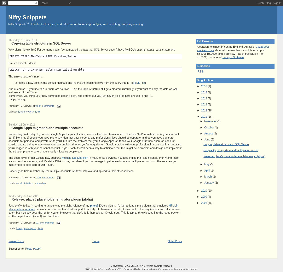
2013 (204, 104)
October (209, 127)
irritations (28, 183)
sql (17, 111)
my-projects (30, 228)
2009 (204, 196)
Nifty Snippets (27, 17)
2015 (204, 92)
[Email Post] (58, 106)
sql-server (26, 111)
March (208, 176)
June (207, 139)
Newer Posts (16, 241)
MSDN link (138, 82)
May (207, 164)
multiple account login (75, 157)
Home (95, 241)
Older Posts (175, 241)
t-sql (34, 111)
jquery (19, 228)
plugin (40, 228)
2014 (204, 98)
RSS (200, 71)
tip (38, 111)
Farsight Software (233, 57)
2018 (204, 86)
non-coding (40, 183)
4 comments (48, 177)
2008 (204, 202)
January (209, 182)
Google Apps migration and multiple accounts (47, 128)
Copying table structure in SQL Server (41, 43)
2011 (204, 116)
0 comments (47, 222)
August (209, 133)
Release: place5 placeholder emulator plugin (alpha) (52, 199)
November (210, 121)
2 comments (48, 106)
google (19, 183)
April (207, 170)
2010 (204, 190)
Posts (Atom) (33, 248)
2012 (204, 110)
